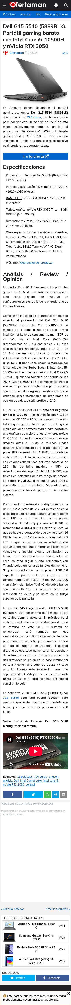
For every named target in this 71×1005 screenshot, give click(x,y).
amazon (53, 776)
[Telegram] (55, 794)
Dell (16, 780)
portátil (30, 784)
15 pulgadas (25, 776)
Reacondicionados (56, 14)
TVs (38, 14)
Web (62, 926)
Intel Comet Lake (31, 780)
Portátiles (9, 14)
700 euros (40, 776)
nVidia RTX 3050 (13, 784)
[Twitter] (33, 794)
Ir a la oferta (33, 156)
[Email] (63, 794)
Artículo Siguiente (57, 909)
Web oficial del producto (36, 262)
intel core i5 (50, 780)
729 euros (34, 117)
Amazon (25, 14)
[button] (4, 5)
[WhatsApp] (47, 794)
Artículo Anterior (13, 909)
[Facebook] (12, 794)
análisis (7, 780)
